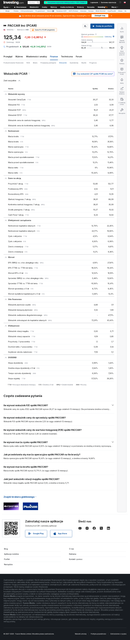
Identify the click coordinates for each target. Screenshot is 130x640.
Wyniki (83, 63)
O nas (71, 549)
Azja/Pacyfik (112, 11)
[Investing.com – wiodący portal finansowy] (14, 2)
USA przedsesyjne (27, 11)
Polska (16, 11)
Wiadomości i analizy (36, 56)
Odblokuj (108, 37)
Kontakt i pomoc (76, 559)
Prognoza (93, 63)
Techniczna (67, 56)
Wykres (19, 56)
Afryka (120, 11)
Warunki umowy (81, 634)
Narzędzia (8, 564)
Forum (79, 56)
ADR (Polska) (73, 11)
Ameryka (83, 11)
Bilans (35, 63)
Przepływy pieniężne (48, 63)
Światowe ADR (61, 11)
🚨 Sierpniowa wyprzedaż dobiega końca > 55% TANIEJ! (65, 2)
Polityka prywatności (98, 634)
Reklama (72, 554)
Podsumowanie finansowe (13, 63)
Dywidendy (74, 63)
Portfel (7, 559)
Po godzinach (40, 11)
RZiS (28, 63)
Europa (91, 11)
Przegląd (8, 56)
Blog (6, 549)
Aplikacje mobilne (11, 554)
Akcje (7, 11)
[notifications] (120, 2)
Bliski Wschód (100, 11)
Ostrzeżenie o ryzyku (118, 634)
